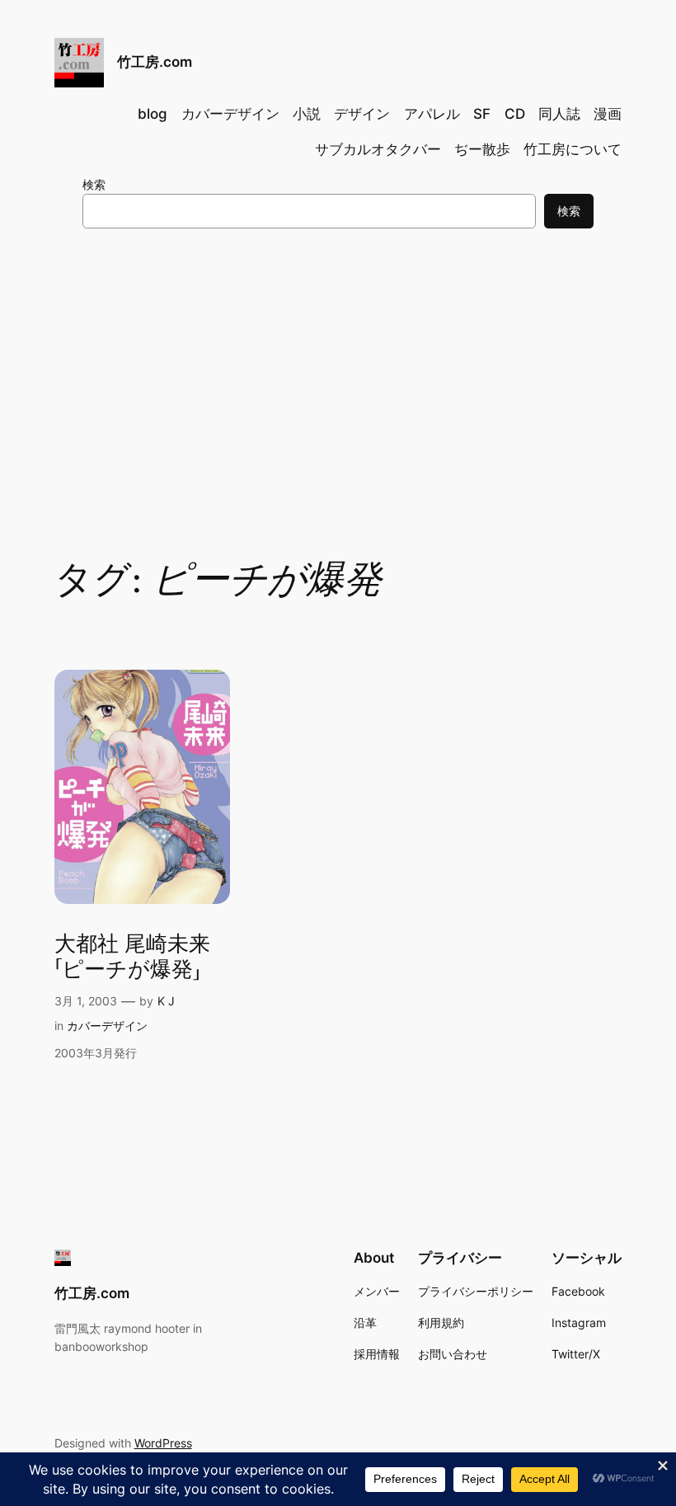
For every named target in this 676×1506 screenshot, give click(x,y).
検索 (94, 184)
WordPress (163, 1443)
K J (166, 1001)
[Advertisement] (338, 376)
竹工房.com (154, 62)
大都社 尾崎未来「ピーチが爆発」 (132, 957)
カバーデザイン (107, 1026)
